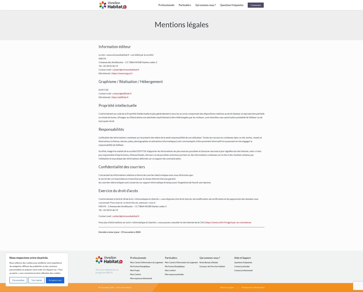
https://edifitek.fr (120, 97)
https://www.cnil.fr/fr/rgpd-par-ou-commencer (228, 222)
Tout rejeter (36, 280)
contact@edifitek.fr (122, 93)
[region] (37, 269)
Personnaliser (18, 280)
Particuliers (185, 5)
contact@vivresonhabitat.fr (125, 69)
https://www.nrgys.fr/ (122, 73)
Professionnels (166, 5)
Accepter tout (55, 280)
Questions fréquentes (231, 5)
